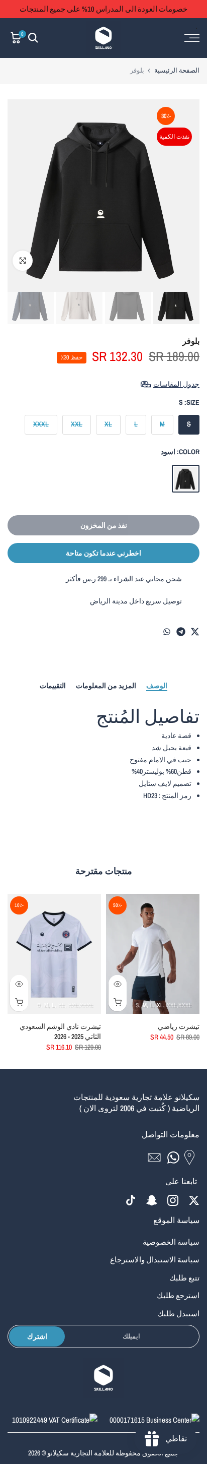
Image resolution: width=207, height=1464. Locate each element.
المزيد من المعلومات (106, 686)
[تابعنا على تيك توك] (130, 1200)
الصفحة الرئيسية (176, 70)
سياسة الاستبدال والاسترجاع (154, 1259)
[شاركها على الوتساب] (166, 631)
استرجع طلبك (178, 1295)
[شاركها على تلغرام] (180, 631)
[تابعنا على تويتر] (193, 1200)
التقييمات (53, 686)
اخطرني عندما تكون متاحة (103, 553)
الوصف (156, 686)
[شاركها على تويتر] (194, 631)
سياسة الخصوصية (171, 1242)
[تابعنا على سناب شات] (151, 1200)
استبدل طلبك (178, 1313)
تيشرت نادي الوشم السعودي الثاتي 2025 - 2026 (60, 1031)
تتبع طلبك (184, 1277)
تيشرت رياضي (178, 1026)
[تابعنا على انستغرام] (172, 1200)
